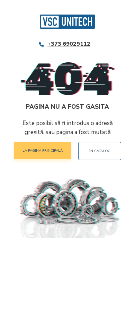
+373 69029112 (68, 44)
